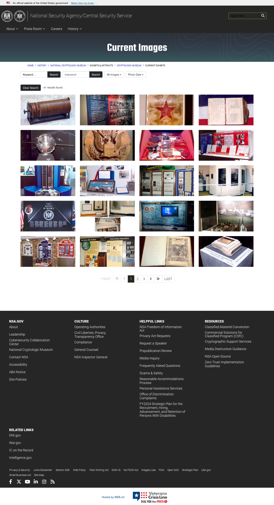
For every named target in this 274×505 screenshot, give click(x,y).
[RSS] (52, 482)
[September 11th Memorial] (226, 251)
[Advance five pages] (158, 279)
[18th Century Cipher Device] (48, 110)
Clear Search (30, 88)
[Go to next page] (150, 279)
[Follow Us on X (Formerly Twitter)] (19, 482)
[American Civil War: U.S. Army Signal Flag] (166, 110)
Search (54, 74)
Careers (56, 29)
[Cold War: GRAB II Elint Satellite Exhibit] (48, 145)
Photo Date (135, 74)
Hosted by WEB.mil (113, 497)
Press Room (33, 29)
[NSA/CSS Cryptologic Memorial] (48, 216)
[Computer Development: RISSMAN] (166, 180)
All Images (113, 74)
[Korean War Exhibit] (48, 251)
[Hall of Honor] (166, 216)
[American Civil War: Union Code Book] (226, 110)
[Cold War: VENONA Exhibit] (226, 145)
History (73, 29)
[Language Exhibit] (107, 251)
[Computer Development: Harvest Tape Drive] (107, 180)
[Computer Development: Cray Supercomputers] (48, 180)
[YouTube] (27, 482)
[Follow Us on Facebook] (10, 482)
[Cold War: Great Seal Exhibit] (107, 145)
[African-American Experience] (107, 110)
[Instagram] (44, 482)
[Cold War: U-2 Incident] (166, 145)
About (10, 29)
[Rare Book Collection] (166, 251)
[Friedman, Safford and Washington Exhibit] (107, 216)
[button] (84, 3)
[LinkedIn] (35, 482)
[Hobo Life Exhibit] (226, 216)
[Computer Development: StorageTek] (226, 180)
